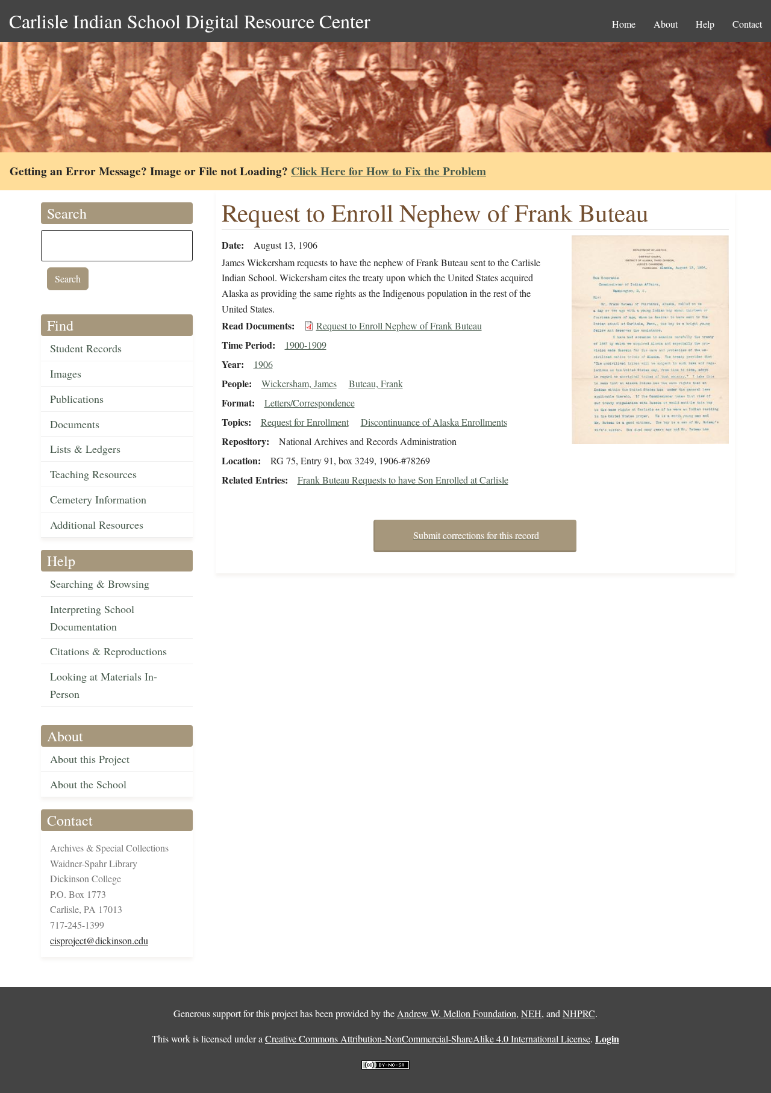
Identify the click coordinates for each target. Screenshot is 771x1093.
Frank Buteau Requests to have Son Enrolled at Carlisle (403, 479)
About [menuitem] (666, 24)
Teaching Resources (93, 474)
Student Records (86, 348)
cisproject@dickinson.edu (99, 940)
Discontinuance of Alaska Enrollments (434, 422)
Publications (77, 398)
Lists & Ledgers (85, 448)
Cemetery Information (98, 499)
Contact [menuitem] (747, 24)
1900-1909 (305, 344)
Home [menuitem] (623, 24)
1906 (263, 364)
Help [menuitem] (705, 24)
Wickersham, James (299, 383)
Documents (74, 424)
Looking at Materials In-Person (103, 685)
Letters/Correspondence (309, 402)
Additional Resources (96, 524)
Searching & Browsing (99, 583)
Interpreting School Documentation (92, 618)
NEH (531, 1013)
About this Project (90, 759)
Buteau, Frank (376, 383)
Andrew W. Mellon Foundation (456, 1013)
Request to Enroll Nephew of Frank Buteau (399, 325)
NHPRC (579, 1013)
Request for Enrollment (305, 422)
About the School (88, 784)
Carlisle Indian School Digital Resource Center (189, 21)
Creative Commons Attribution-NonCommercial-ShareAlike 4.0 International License (427, 1038)
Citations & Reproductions (108, 651)
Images (65, 373)
